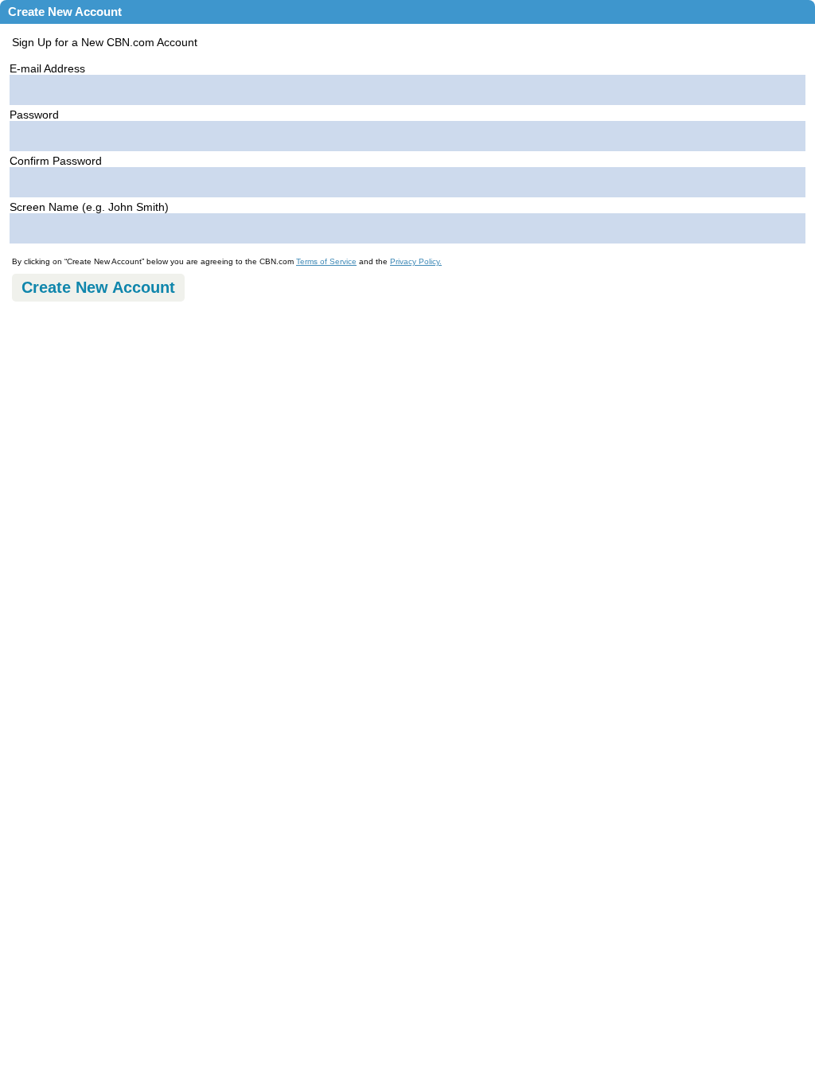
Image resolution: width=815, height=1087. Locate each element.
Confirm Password (56, 160)
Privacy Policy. (416, 261)
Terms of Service (326, 261)
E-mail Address (47, 68)
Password (34, 114)
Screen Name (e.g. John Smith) (89, 207)
